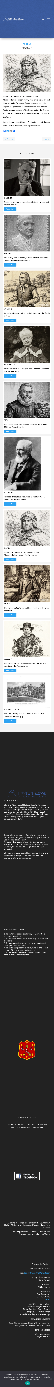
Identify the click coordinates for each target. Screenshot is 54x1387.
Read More (10, 209)
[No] (51, 1379)
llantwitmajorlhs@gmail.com (37, 1273)
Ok (27, 1383)
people (27, 44)
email (47, 1299)
